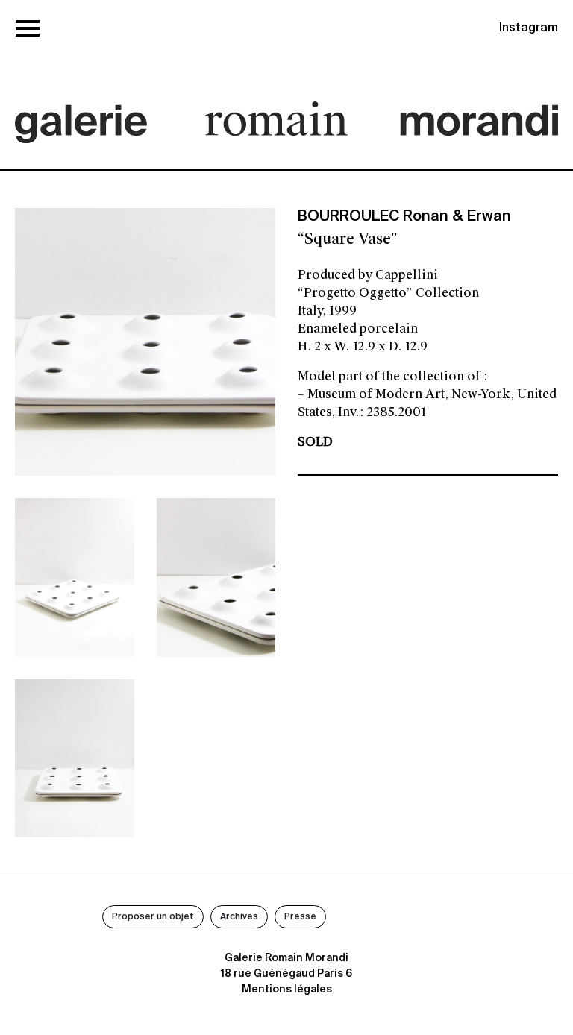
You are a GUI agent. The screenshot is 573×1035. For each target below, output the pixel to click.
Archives (239, 917)
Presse (300, 917)
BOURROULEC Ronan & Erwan (404, 217)
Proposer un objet (153, 917)
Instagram (528, 28)
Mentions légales (287, 989)
